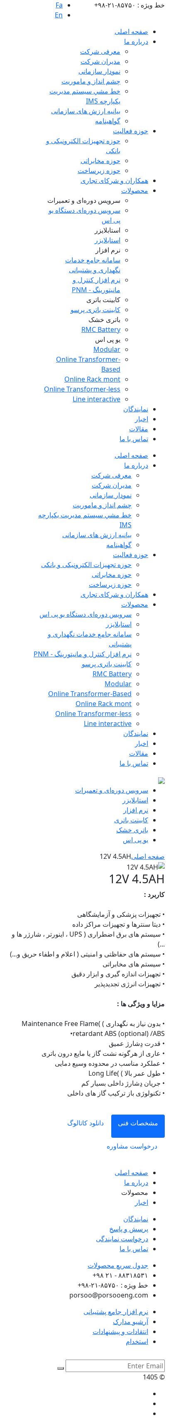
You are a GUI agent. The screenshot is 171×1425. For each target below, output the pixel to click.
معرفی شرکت (100, 51)
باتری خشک (132, 829)
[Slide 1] (55, 773)
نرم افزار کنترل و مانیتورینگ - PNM (83, 653)
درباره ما (136, 41)
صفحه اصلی (131, 31)
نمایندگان (135, 408)
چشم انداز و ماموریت (90, 81)
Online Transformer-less (82, 389)
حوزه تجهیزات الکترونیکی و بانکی (86, 564)
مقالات (138, 428)
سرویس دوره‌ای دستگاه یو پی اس (85, 614)
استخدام (137, 1341)
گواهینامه (107, 120)
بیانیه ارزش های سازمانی (85, 110)
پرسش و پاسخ (128, 1228)
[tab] (138, 1126)
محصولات (134, 190)
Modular (106, 349)
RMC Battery (100, 329)
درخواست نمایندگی (122, 1238)
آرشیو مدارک (130, 1321)
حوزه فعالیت (130, 130)
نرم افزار (135, 810)
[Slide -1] (84, 773)
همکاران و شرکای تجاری (114, 180)
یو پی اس (135, 839)
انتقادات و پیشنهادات (120, 1331)
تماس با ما (134, 438)
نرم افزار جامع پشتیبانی (115, 1311)
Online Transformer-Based (90, 693)
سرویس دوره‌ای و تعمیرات (111, 790)
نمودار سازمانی (99, 71)
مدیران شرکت (100, 61)
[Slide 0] (70, 773)
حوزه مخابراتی (100, 160)
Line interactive (96, 399)
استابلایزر (107, 240)
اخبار (141, 418)
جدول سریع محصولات (118, 1265)
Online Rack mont (92, 379)
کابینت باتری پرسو (95, 309)
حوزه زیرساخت (99, 170)
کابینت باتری (131, 819)
